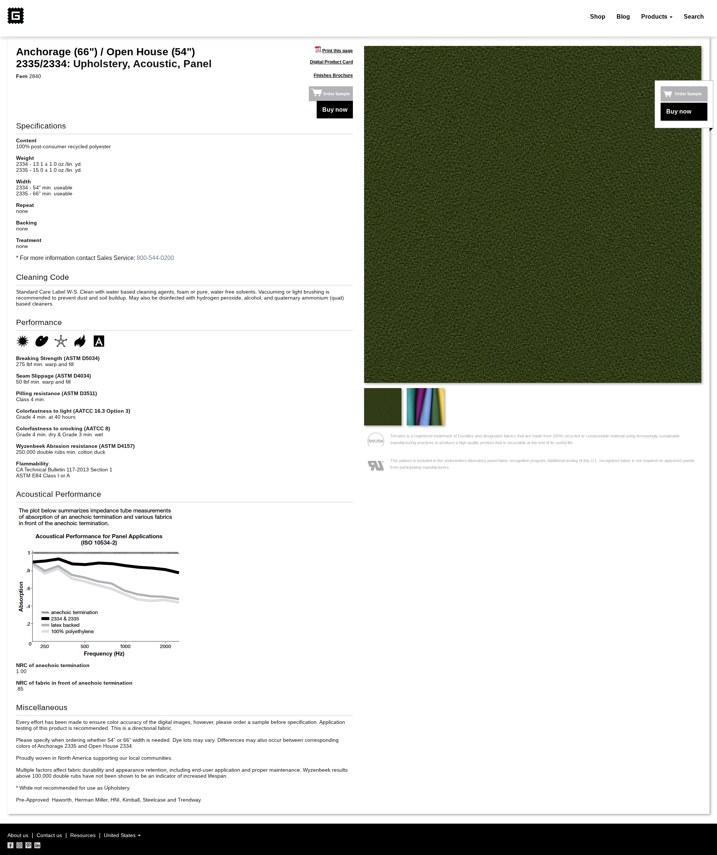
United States (120, 835)
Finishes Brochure (333, 75)
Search (694, 16)
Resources (83, 835)
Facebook (10, 845)
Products (655, 16)
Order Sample (336, 94)
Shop (597, 16)
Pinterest (28, 845)
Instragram (19, 845)
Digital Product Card (331, 62)
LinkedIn (37, 845)
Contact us (49, 835)
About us (17, 835)
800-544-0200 (155, 258)
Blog (623, 16)
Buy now (334, 109)
